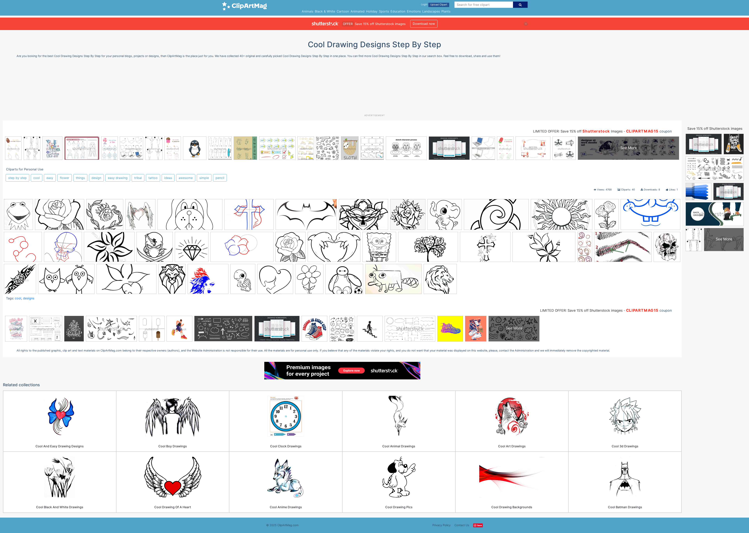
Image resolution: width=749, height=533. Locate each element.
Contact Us (461, 525)
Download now (424, 24)
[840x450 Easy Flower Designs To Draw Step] (242, 249)
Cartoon (343, 11)
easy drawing (118, 178)
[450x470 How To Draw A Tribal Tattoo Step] (20, 280)
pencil (220, 178)
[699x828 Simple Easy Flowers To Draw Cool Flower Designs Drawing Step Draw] (309, 280)
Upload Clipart (438, 4)
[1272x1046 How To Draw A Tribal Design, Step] (208, 280)
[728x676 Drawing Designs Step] (155, 248)
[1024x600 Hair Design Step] (622, 249)
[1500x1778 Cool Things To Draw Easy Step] (18, 216)
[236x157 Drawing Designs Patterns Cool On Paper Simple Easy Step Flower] (109, 249)
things (80, 178)
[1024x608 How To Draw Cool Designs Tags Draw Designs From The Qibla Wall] (66, 280)
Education (397, 11)
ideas (168, 178)
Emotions (414, 11)
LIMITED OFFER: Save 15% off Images (578, 131)
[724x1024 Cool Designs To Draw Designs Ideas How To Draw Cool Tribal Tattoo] (607, 216)
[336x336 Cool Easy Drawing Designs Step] (445, 216)
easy (49, 178)
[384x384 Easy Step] (379, 248)
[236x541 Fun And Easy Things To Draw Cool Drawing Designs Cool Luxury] (585, 248)
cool (36, 178)
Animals (307, 11)
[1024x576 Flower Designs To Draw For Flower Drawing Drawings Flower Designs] (428, 249)
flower (64, 178)
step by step (17, 178)
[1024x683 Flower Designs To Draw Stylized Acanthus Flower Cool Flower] (485, 248)
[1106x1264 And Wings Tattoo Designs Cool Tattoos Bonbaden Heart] (140, 216)
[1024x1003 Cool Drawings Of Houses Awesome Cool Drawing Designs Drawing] (407, 216)
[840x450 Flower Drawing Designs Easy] (544, 249)
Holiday (371, 11)
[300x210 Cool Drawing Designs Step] (363, 216)
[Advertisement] (374, 87)
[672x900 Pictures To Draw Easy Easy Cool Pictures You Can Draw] (243, 280)
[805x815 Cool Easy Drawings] (440, 280)
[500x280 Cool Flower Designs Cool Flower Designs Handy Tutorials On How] (561, 216)
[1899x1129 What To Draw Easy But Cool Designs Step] (393, 280)
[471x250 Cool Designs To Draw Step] (190, 216)
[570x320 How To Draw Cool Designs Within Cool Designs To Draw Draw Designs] (126, 280)
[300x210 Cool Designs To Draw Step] (249, 216)
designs (28, 298)
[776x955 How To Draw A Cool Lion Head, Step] (172, 280)
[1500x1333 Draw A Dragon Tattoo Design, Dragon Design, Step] (23, 249)
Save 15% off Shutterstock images (714, 128)
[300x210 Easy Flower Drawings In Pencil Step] (59, 216)
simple (204, 178)
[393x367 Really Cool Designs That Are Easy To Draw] (275, 280)
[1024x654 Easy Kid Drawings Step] (334, 249)
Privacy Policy (441, 525)
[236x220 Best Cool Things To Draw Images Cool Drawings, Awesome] (104, 216)
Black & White (325, 11)
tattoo (153, 178)
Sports (384, 11)
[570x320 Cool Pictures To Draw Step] (650, 216)
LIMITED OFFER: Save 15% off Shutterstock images (581, 310)
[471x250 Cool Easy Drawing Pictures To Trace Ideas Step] (496, 216)
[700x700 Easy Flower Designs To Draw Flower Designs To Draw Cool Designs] (191, 248)
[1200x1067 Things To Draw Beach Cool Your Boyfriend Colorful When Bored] (344, 280)
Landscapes (431, 11)
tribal (138, 178)
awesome (186, 178)
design (96, 178)
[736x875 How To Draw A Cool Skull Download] (667, 247)
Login (424, 4)
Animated (358, 11)
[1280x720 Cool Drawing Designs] (306, 216)
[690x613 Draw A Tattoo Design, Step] (63, 248)
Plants (445, 11)
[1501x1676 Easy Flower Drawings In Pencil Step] (290, 248)
